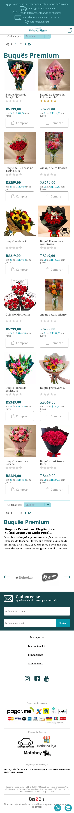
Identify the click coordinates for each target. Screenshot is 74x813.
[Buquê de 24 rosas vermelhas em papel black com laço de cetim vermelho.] (54, 441)
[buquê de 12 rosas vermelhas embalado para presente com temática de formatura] (54, 222)
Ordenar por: (14, 36)
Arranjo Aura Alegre (53, 314)
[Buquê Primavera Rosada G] (20, 441)
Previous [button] (7, 577)
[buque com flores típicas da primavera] (54, 75)
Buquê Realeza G (16, 241)
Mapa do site (48, 792)
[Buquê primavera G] (54, 368)
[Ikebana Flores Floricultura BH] (38, 30)
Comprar (21, 123)
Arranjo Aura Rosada (53, 168)
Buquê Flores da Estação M (16, 96)
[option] (24, 577)
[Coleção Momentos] (20, 295)
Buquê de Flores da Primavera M (52, 96)
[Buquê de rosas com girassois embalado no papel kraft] (20, 222)
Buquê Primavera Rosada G (17, 463)
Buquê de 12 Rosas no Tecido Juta (19, 169)
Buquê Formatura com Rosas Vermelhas (51, 244)
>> (29, 44)
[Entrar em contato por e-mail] (67, 808)
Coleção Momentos (18, 314)
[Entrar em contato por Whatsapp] (58, 808)
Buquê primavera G (52, 388)
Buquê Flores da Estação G (16, 389)
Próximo (25, 44)
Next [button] (67, 577)
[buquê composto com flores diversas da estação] (20, 368)
